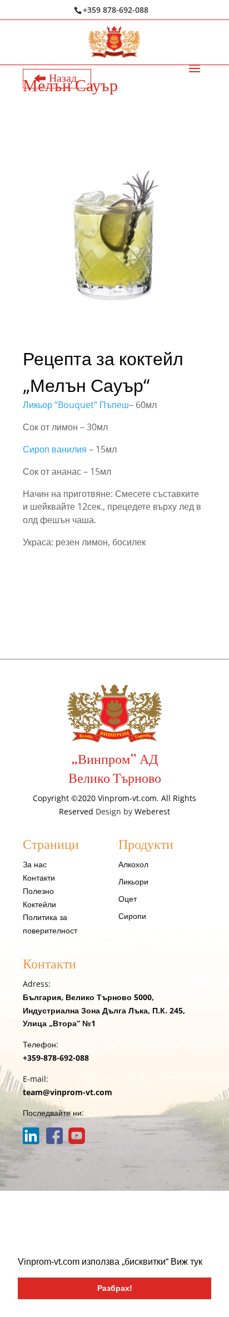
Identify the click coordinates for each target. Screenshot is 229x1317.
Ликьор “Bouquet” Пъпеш (76, 405)
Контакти (39, 877)
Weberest (152, 811)
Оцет (127, 898)
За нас (35, 864)
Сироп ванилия (55, 449)
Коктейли (39, 904)
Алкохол (133, 864)
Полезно (38, 891)
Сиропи (132, 916)
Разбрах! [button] (114, 1288)
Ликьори (133, 881)
